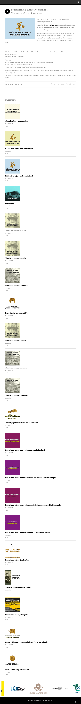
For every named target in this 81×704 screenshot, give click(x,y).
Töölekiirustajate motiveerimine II (29, 9)
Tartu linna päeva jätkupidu (16, 614)
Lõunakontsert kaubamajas (16, 121)
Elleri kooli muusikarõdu (15, 230)
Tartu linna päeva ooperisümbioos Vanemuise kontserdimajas (30, 477)
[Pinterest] (70, 84)
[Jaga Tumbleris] (66, 84)
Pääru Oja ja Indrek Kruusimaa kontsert (21, 422)
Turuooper (9, 203)
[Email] (74, 84)
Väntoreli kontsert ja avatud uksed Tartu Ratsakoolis (26, 642)
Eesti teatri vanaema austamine (18, 587)
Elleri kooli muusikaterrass (16, 285)
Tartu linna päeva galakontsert (17, 560)
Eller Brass (53, 25)
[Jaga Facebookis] (51, 84)
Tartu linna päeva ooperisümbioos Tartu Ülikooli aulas (27, 532)
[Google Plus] (62, 84)
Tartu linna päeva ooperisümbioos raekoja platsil (25, 450)
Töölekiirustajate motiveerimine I (19, 148)
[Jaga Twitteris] (55, 84)
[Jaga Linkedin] (58, 84)
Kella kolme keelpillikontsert (17, 669)
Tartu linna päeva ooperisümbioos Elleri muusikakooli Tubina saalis (33, 505)
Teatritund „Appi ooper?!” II (16, 313)
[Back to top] (76, 702)
